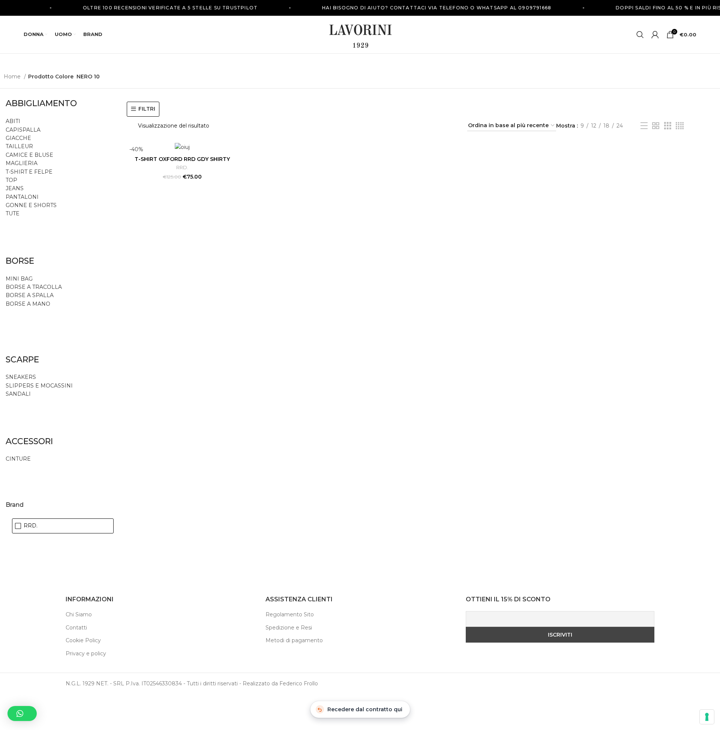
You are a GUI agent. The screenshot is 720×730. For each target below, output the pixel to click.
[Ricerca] (640, 34)
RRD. (182, 167)
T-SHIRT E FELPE (29, 171)
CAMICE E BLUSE (29, 155)
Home (13, 76)
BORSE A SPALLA (30, 295)
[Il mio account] (655, 34)
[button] (22, 713)
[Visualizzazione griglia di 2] (655, 126)
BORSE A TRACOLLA (34, 287)
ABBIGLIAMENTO (41, 103)
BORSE (20, 261)
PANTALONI (22, 197)
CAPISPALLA (23, 129)
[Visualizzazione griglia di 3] (667, 126)
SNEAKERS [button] (21, 377)
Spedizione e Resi (289, 627)
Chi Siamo (79, 614)
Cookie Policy (83, 640)
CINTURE (18, 458)
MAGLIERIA (22, 163)
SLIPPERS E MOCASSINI (39, 385)
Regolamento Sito (290, 614)
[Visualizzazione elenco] (644, 126)
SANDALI (18, 394)
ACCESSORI (29, 441)
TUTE (13, 213)
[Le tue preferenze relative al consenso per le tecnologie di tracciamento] (707, 717)
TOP (11, 180)
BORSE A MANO (28, 303)
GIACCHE (18, 138)
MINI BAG (20, 278)
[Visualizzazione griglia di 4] (680, 126)
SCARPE (22, 359)
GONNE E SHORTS (31, 205)
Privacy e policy (86, 653)
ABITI (13, 121)
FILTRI (146, 109)
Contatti (76, 627)
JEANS (15, 188)
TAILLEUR (19, 146)
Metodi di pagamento (294, 640)
